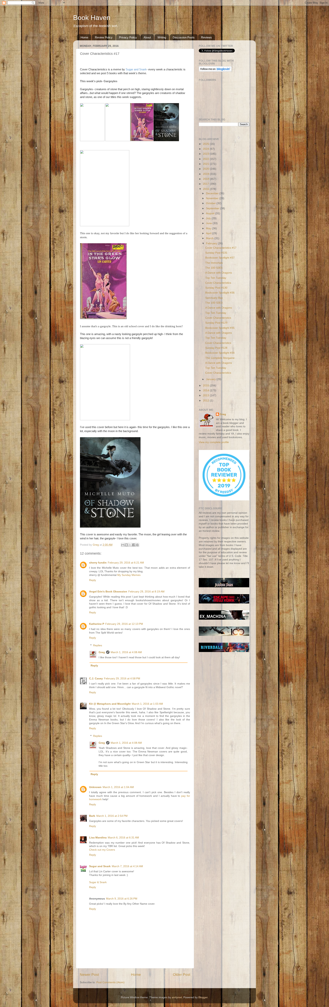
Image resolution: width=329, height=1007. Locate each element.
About (147, 37)
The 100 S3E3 (214, 302)
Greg (102, 652)
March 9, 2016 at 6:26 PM (121, 898)
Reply (92, 580)
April (209, 233)
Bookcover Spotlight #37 (220, 257)
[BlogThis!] (126, 545)
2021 (206, 163)
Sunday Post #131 (216, 252)
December (212, 193)
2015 (206, 385)
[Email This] (123, 545)
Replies (97, 645)
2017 (206, 183)
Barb (92, 815)
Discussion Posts (184, 37)
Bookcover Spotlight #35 (220, 327)
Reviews (206, 37)
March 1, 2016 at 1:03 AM (147, 703)
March (210, 238)
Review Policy (104, 37)
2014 (206, 390)
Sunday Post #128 (216, 347)
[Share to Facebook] (134, 545)
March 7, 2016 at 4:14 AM (127, 866)
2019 (206, 174)
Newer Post (89, 975)
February (212, 243)
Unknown (95, 787)
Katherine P (96, 624)
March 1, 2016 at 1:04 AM (118, 787)
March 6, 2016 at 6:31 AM (123, 837)
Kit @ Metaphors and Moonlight (110, 703)
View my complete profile (214, 442)
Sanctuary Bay (214, 297)
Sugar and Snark (136, 69)
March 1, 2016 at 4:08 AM (126, 652)
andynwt (177, 997)
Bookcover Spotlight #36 (220, 292)
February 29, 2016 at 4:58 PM (122, 678)
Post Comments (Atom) (110, 982)
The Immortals (214, 262)
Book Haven (91, 17)
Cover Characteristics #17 (220, 247)
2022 (206, 159)
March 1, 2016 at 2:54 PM (112, 815)
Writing (161, 37)
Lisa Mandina (98, 837)
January (211, 379)
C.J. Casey (96, 678)
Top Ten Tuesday (215, 277)
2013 (206, 395)
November (212, 198)
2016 (206, 189)
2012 (206, 400)
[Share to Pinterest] (137, 545)
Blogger (203, 997)
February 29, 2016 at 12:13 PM (124, 624)
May (209, 228)
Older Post (181, 975)
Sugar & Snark (98, 882)
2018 (206, 179)
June (209, 223)
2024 (206, 148)
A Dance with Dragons (218, 272)
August (210, 213)
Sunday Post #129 (216, 322)
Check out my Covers (102, 849)
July (209, 218)
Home (84, 37)
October (211, 203)
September (213, 208)
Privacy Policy (128, 37)
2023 (206, 153)
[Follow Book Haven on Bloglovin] (215, 70)
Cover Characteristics (218, 282)
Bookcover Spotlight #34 (220, 352)
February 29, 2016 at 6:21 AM (126, 562)
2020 (206, 168)
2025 (206, 143)
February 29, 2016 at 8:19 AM (146, 591)
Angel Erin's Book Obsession (108, 591)
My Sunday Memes (129, 575)
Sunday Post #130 (216, 287)
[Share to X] (130, 545)
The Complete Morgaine (220, 358)
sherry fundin (98, 562)
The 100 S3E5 (214, 267)
